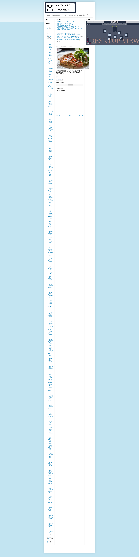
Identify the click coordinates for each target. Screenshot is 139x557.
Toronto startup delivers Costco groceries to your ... (50, 60)
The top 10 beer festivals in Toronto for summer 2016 (50, 261)
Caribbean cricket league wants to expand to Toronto (50, 127)
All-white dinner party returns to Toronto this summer (50, 417)
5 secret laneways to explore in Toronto (50, 292)
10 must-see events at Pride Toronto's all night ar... (50, 470)
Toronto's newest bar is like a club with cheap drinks (50, 331)
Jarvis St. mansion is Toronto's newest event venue (50, 55)
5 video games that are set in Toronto (50, 221)
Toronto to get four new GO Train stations (50, 473)
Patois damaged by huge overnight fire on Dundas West (50, 79)
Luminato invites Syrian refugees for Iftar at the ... (50, 320)
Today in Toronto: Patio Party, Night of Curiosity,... (50, 163)
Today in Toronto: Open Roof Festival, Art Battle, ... (50, 507)
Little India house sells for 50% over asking (50, 366)
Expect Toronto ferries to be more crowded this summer (50, 523)
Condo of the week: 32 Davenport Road (50, 75)
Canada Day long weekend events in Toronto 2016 (50, 71)
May (49, 534)
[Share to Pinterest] (72, 85)
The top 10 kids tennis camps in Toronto (50, 300)
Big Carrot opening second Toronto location (49, 477)
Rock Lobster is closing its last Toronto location (50, 43)
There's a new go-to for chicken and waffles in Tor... (50, 384)
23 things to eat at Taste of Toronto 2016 (50, 327)
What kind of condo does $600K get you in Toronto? (50, 303)
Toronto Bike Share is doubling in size (50, 234)
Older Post (81, 115)
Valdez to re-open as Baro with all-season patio (50, 461)
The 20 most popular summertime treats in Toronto (50, 465)
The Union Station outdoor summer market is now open (50, 192)
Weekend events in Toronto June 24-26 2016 (50, 354)
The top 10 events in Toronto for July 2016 (50, 47)
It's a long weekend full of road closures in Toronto (50, 51)
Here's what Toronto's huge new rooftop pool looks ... (50, 84)
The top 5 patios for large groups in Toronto (50, 342)
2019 (48, 26)
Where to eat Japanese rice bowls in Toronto (50, 484)
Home (70, 115)
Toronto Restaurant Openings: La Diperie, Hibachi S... (50, 93)
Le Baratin (64, 75)
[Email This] (68, 85)
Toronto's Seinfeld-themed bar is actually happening (50, 167)
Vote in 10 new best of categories (50, 307)
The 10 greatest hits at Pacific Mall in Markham (50, 276)
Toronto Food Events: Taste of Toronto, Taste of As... (50, 350)
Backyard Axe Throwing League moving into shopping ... (50, 445)
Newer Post (58, 115)
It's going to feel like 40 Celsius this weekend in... (50, 377)
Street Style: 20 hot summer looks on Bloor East (50, 316)
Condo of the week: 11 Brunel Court (50, 398)
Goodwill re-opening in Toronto (50, 107)
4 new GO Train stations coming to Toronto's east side (50, 406)
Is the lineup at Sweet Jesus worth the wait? (50, 258)
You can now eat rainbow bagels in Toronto (50, 424)
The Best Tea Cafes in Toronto (50, 227)
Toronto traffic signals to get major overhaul (50, 373)
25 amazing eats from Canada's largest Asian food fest (50, 231)
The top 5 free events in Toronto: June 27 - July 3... (50, 269)
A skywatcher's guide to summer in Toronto (50, 238)
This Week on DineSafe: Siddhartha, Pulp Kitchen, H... (50, 242)
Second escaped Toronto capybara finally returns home (50, 175)
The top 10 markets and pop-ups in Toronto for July (50, 151)
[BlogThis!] (69, 85)
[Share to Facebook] (71, 85)
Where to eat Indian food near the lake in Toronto (50, 217)
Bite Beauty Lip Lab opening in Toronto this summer (50, 496)
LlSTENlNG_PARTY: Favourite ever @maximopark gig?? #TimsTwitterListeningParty (69, 34)
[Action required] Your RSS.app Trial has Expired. (64, 33)
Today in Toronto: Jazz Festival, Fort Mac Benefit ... (50, 247)
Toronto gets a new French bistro (50, 250)
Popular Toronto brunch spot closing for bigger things (50, 518)
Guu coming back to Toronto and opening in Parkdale (50, 429)
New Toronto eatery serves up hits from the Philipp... (50, 324)
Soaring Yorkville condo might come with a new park (50, 433)
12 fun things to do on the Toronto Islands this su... (50, 266)
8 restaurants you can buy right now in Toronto (50, 118)
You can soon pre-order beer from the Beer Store (50, 213)
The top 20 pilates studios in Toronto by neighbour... (50, 414)
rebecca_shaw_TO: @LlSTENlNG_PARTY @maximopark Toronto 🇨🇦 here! (68, 36)
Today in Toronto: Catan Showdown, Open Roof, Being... (50, 205)
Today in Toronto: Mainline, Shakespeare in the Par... (50, 97)
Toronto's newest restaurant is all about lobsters (50, 181)
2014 (48, 542)
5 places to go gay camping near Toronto (50, 273)
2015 (48, 541)
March (49, 537)
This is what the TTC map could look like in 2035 (50, 421)
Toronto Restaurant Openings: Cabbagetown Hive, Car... (50, 395)
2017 (48, 28)
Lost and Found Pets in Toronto (50, 148)
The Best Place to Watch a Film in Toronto (50, 440)
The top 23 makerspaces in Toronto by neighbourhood (50, 88)
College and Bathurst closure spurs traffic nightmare (50, 532)
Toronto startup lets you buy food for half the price (50, 409)
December (49, 31)
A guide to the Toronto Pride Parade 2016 (50, 68)
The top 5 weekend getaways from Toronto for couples (50, 285)
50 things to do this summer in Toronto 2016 (50, 510)
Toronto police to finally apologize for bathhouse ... (50, 481)
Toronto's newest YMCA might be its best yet (50, 453)
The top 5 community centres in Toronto (50, 313)
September (49, 36)
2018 (48, 27)
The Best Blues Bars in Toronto (50, 310)
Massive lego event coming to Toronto (50, 503)
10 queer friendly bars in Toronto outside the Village (50, 296)
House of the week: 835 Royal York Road (50, 499)
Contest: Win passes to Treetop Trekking (50, 224)
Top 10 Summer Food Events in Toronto (50, 145)
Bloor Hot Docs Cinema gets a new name (50, 380)
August (49, 38)
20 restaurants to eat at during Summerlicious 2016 (50, 489)
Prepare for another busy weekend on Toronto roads (50, 339)
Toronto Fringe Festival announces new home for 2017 (50, 136)
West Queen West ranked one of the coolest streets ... (50, 201)
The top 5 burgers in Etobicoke (50, 391)
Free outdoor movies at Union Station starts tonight (50, 110)
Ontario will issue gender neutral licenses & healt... (50, 64)
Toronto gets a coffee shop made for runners (50, 159)
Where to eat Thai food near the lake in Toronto (50, 387)
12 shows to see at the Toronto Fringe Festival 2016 (50, 369)
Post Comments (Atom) (63, 117)
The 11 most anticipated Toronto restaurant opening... (50, 449)
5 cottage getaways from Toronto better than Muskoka (50, 347)
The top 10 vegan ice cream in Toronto (50, 437)
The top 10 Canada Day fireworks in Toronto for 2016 (50, 156)
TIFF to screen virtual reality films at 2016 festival (50, 188)
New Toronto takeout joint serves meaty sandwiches (50, 103)
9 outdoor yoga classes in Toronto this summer (50, 358)
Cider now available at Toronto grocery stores (50, 335)
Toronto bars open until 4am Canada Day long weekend (50, 114)
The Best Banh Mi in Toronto (50, 139)
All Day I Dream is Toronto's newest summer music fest (50, 131)
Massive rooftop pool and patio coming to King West (50, 197)
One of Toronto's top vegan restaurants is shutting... (50, 492)
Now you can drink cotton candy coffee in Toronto (50, 401)
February (49, 538)
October (49, 35)
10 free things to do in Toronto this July (50, 101)
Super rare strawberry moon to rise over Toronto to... (50, 515)
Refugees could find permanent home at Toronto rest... (50, 527)
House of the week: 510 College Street (50, 184)
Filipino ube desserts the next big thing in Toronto (50, 288)
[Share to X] (70, 85)
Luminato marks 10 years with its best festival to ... (50, 210)
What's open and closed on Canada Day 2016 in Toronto (50, 122)
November (49, 33)
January (49, 539)
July (49, 39)
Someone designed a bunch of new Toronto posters (50, 362)
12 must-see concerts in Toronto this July (50, 171)
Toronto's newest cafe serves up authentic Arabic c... (50, 280)
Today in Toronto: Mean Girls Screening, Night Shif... (50, 457)
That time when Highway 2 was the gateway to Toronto (50, 254)
